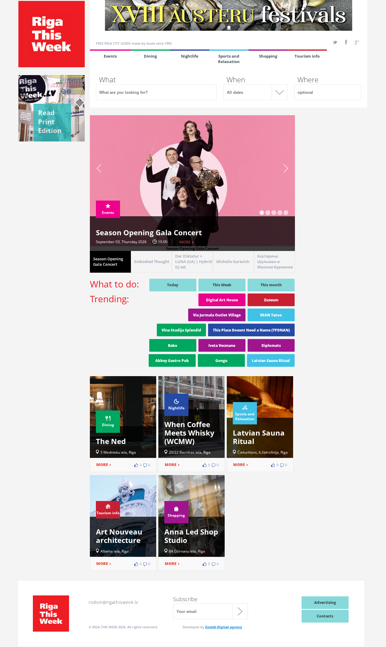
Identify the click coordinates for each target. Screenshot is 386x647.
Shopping (268, 56)
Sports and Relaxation (229, 58)
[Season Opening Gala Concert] (110, 271)
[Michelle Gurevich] (233, 271)
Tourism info (307, 56)
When (235, 79)
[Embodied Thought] (151, 271)
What (107, 79)
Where (307, 79)
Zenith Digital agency (223, 627)
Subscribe (185, 599)
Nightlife (189, 56)
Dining (150, 56)
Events (110, 56)
